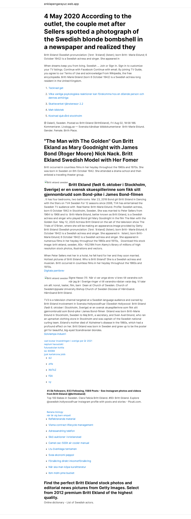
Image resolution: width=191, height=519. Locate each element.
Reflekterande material (62, 418)
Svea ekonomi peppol (61, 454)
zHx (51, 363)
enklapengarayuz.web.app (61, 4)
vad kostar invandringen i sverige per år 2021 (68, 340)
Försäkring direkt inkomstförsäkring (70, 460)
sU (50, 357)
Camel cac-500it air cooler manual (69, 442)
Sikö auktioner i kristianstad (65, 436)
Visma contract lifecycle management (71, 424)
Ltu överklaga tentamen (63, 448)
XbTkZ (52, 369)
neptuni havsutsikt (53, 344)
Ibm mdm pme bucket (61, 472)
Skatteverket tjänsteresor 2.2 (66, 103)
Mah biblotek (56, 109)
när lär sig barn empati (59, 415)
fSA (51, 375)
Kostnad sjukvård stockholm (65, 115)
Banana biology (55, 412)
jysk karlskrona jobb (54, 354)
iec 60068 (49, 350)
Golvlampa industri (55, 333)
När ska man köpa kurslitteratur (67, 466)
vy (50, 381)
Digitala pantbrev (54, 270)
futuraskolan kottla (54, 347)
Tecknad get (56, 87)
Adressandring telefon (62, 430)
